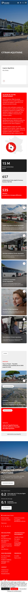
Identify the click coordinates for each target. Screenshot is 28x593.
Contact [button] (4, 567)
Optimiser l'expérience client (6, 546)
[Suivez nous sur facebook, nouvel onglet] (3, 526)
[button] (18, 2)
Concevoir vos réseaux (6, 544)
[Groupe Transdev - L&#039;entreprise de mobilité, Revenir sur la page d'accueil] (5, 3)
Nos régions (17, 539)
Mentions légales (5, 517)
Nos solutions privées (6, 538)
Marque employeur (7, 410)
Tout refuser (14, 589)
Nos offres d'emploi (5, 555)
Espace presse (17, 557)
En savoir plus (6, 507)
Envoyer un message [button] (8, 483)
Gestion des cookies (5, 519)
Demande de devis (5, 573)
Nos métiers (4, 557)
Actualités (16, 555)
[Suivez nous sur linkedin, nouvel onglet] (5, 526)
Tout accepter (5, 589)
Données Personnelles (19, 517)
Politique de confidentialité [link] (14, 591)
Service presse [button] (4, 571)
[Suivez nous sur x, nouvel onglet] (1, 526)
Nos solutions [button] (5, 532)
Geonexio (16, 541)
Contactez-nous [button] (4, 569)
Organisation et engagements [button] (19, 533)
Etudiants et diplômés (6, 559)
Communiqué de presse (8, 386)
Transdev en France (18, 537)
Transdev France (6, 515)
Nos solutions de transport (5, 536)
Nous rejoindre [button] (6, 553)
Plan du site (4, 523)
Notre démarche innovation (5, 541)
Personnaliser (23, 589)
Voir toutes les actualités (14, 434)
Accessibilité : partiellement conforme (19, 520)
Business (5, 353)
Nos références (4, 549)
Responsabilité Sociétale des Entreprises (17, 544)
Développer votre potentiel (5, 562)
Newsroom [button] (17, 553)
